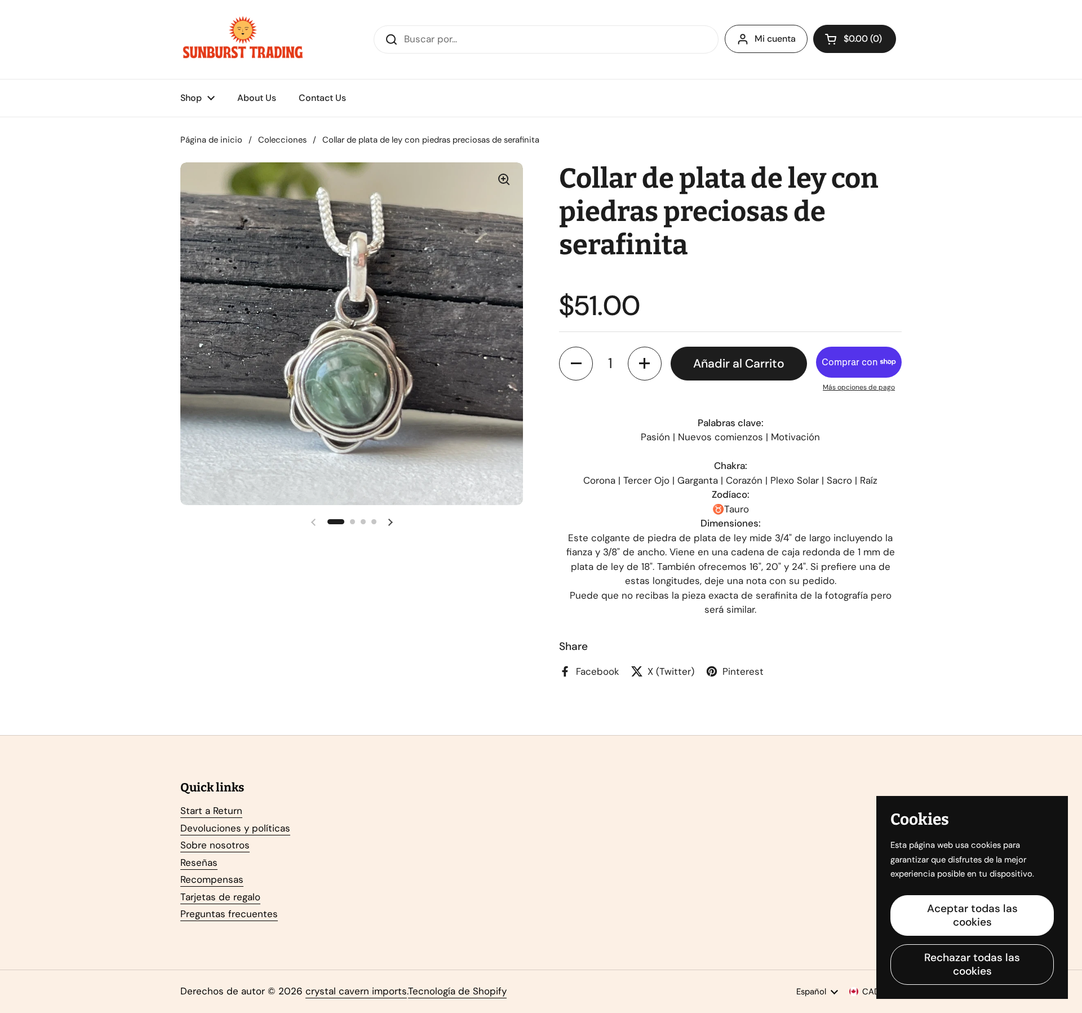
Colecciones (282, 139)
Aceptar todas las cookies (972, 915)
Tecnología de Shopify (457, 991)
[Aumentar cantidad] (645, 364)
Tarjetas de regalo (220, 897)
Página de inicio (211, 139)
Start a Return (211, 810)
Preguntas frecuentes (229, 914)
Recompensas (211, 879)
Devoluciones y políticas (235, 828)
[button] (854, 39)
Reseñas (199, 862)
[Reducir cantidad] (576, 364)
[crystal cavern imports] (242, 39)
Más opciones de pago (859, 387)
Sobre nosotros (215, 845)
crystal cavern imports (356, 991)
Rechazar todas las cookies (972, 964)
